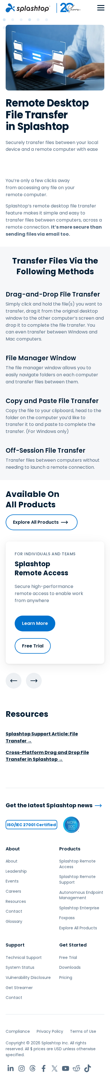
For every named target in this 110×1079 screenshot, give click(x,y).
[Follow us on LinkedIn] (11, 1068)
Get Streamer (19, 987)
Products (69, 849)
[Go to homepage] (28, 8)
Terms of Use (83, 1031)
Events (12, 881)
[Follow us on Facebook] (44, 1068)
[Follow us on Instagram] (22, 1068)
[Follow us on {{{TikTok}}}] (88, 1068)
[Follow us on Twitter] (55, 1068)
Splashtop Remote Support (77, 879)
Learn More (35, 623)
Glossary (14, 921)
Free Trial (32, 646)
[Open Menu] (101, 8)
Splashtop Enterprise (79, 908)
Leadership (16, 871)
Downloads (70, 967)
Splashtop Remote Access (77, 864)
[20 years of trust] (65, 8)
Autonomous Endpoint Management (81, 895)
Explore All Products (36, 522)
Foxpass (67, 918)
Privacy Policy (50, 1031)
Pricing (65, 977)
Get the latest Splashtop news (49, 805)
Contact (14, 911)
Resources (16, 901)
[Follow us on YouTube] (66, 1068)
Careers (13, 891)
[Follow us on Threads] (33, 1068)
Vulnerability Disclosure (28, 977)
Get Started (73, 945)
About (13, 849)
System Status (20, 967)
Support (15, 945)
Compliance (18, 1031)
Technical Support (24, 957)
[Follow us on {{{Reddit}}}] (77, 1068)
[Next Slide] (34, 681)
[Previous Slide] (13, 681)
